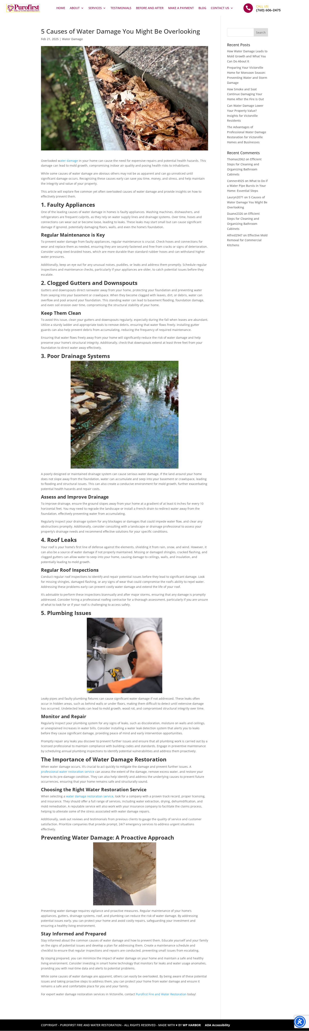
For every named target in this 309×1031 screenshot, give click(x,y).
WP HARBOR (192, 1025)
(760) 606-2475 (268, 10)
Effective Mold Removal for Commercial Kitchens (247, 240)
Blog (202, 8)
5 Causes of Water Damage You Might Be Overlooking (247, 202)
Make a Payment (181, 8)
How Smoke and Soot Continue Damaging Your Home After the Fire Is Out (245, 94)
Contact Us (220, 8)
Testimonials (121, 8)
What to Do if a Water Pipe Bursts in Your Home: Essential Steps (247, 186)
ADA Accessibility (217, 1025)
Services (95, 8)
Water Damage (72, 39)
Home (60, 8)
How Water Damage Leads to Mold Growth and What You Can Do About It (247, 56)
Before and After (150, 8)
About (75, 8)
